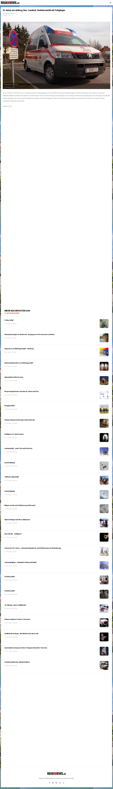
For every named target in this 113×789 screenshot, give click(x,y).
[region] (56, 155)
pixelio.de (12, 87)
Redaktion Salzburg (9, 13)
